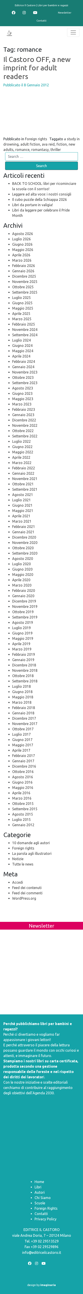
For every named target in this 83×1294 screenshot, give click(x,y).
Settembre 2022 (24, 436)
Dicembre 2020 (24, 537)
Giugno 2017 (22, 740)
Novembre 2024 (24, 330)
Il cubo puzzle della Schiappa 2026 (39, 200)
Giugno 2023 (22, 393)
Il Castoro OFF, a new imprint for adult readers (37, 67)
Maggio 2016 (22, 788)
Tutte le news (22, 864)
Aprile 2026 (21, 255)
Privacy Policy (45, 1219)
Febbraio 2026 (23, 266)
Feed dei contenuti (27, 888)
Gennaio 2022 (23, 473)
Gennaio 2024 (23, 367)
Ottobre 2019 (23, 612)
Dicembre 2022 (24, 420)
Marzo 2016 (21, 798)
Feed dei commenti (27, 893)
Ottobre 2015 (23, 804)
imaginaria (48, 1284)
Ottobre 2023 (23, 377)
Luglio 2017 (21, 734)
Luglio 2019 (21, 628)
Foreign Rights (46, 1208)
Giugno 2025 (22, 303)
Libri (38, 1187)
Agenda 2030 (43, 1093)
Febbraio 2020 (23, 591)
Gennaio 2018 (23, 713)
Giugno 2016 (22, 782)
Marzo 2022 (21, 463)
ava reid (48, 144)
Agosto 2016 (22, 777)
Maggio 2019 (22, 638)
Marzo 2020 (21, 585)
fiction (61, 144)
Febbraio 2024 (23, 362)
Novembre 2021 (24, 479)
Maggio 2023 (22, 399)
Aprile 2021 (21, 516)
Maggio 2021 (22, 511)
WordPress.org (24, 898)
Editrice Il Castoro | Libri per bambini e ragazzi (41, 5)
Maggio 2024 (22, 351)
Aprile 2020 (21, 580)
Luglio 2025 (21, 298)
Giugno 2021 (22, 505)
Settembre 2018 (24, 681)
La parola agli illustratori (32, 853)
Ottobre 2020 (23, 548)
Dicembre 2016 (24, 766)
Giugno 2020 (22, 569)
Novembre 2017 (24, 724)
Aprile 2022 (21, 457)
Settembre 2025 (24, 292)
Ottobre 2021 (23, 484)
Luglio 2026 (21, 239)
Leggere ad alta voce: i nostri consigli (41, 194)
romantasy (40, 150)
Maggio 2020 (22, 575)
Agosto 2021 (22, 495)
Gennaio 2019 (23, 660)
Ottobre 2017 (23, 729)
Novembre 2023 (24, 372)
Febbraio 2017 (23, 756)
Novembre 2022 (24, 425)
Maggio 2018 (22, 697)
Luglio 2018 (21, 686)
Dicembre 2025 (24, 276)
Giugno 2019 (22, 633)
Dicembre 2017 (24, 718)
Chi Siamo (43, 1198)
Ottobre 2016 (23, 772)
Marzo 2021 (21, 521)
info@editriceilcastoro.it (41, 1252)
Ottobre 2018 (23, 676)
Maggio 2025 (22, 308)
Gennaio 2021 (23, 532)
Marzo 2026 (21, 260)
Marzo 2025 (21, 319)
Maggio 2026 (22, 250)
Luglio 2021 (21, 500)
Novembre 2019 (24, 606)
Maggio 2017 (22, 745)
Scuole (40, 1203)
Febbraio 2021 (23, 527)
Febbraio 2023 (23, 409)
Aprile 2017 (21, 750)
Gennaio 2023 (23, 415)
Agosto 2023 (22, 388)
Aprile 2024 (21, 356)
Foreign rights (36, 139)
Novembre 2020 (24, 543)
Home (39, 1182)
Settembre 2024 (24, 335)
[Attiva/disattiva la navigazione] (73, 32)
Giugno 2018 (22, 692)
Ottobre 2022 (23, 431)
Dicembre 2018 (24, 665)
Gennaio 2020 (23, 596)
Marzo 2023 (21, 404)
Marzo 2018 (21, 702)
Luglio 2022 (21, 441)
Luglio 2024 (21, 340)
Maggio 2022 (22, 452)
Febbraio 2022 (23, 468)
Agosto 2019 (22, 622)
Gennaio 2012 (23, 825)
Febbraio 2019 (23, 654)
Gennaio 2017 (23, 761)
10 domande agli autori (31, 843)
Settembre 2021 (24, 489)
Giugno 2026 (22, 244)
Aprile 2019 (21, 644)
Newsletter (64, 12)
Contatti (41, 20)
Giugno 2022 (22, 447)
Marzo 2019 (21, 649)
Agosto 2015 (22, 814)
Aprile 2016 (21, 793)
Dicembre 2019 (24, 601)
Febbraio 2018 (23, 708)
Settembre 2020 (24, 553)
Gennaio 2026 (23, 271)
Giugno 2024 (22, 346)
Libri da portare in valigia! (32, 205)
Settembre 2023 (24, 383)
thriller (55, 150)
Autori (40, 1192)
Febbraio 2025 (23, 324)
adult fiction (30, 144)
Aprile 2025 (21, 314)
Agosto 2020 (22, 559)
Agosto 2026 (22, 234)
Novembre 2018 (24, 670)
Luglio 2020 (21, 564)
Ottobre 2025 (23, 287)
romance (22, 150)
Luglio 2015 (21, 820)
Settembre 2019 (24, 617)
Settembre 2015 (24, 809)
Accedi (17, 882)
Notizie (17, 859)
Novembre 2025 (24, 282)
